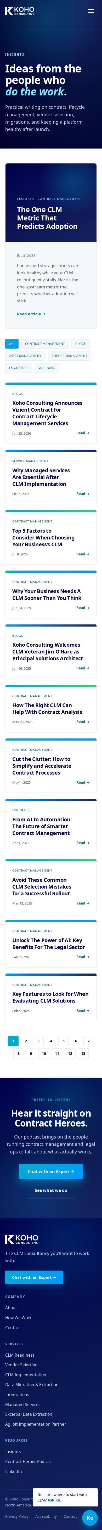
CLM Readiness (19, 1355)
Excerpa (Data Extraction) (29, 1414)
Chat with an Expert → (51, 1171)
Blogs (80, 344)
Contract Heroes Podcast (28, 1461)
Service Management (69, 356)
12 (70, 1053)
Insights (13, 1451)
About (11, 1308)
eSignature (18, 368)
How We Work (18, 1318)
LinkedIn (13, 1471)
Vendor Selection (21, 1365)
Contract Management (45, 344)
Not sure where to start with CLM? (62, 1497)
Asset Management (25, 356)
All (12, 344)
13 (83, 1053)
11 (57, 1053)
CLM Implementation (25, 1375)
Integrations (17, 1394)
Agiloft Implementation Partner (35, 1424)
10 (44, 1053)
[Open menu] (91, 11)
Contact (12, 1327)
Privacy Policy (17, 1516)
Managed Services (22, 1404)
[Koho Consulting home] (19, 11)
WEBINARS (47, 368)
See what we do (51, 1190)
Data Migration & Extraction (32, 1384)
